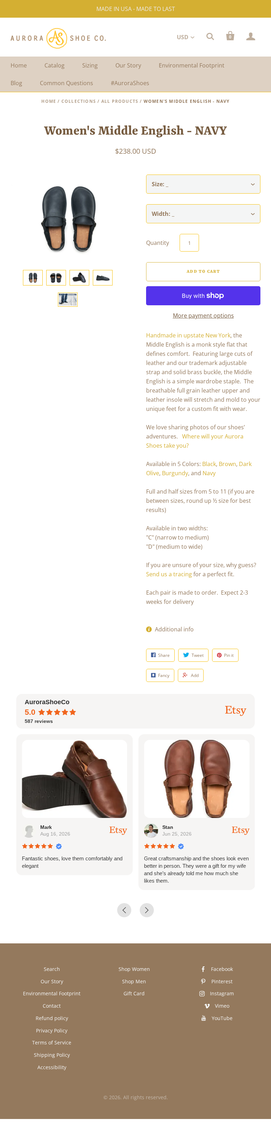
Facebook (222, 969)
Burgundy (175, 473)
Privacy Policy (51, 1030)
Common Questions (66, 83)
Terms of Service (51, 1042)
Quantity (157, 243)
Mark (46, 827)
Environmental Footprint (191, 65)
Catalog (54, 65)
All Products (119, 101)
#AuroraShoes (130, 83)
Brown (227, 464)
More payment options (203, 315)
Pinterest (222, 981)
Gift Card (134, 993)
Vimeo (222, 1005)
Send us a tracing (169, 574)
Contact (52, 1005)
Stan (167, 827)
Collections (78, 101)
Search (52, 969)
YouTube (222, 1018)
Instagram (222, 993)
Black (209, 464)
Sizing (90, 65)
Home (19, 65)
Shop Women (134, 969)
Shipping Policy (52, 1055)
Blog (16, 83)
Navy (209, 473)
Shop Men (134, 981)
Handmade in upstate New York (188, 335)
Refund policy (52, 1018)
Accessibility (51, 1067)
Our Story (128, 65)
